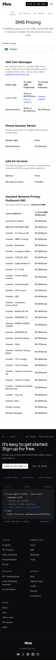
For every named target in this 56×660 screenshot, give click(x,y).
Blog (32, 576)
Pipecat (33, 591)
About (4, 607)
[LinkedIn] (33, 654)
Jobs (4, 612)
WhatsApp (34, 555)
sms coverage (39, 13)
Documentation (9, 589)
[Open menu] (51, 4)
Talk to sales (39, 466)
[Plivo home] (6, 4)
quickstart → (46, 521)
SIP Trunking (7, 550)
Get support (7, 622)
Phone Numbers (9, 559)
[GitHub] (37, 654)
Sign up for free (36, 4)
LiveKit (33, 586)
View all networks (28, 100)
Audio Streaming (9, 555)
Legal (4, 627)
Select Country (9, 43)
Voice (32, 545)
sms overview (24, 13)
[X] (23, 654)
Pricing (5, 564)
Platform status (36, 581)
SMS (32, 550)
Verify (32, 559)
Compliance (35, 596)
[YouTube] (18, 654)
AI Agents (6, 545)
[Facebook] (28, 654)
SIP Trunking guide (10, 576)
